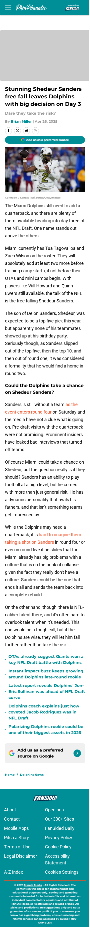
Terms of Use (17, 846)
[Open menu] (8, 8)
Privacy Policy (58, 837)
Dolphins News (32, 775)
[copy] (35, 130)
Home (10, 775)
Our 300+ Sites (59, 819)
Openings (54, 809)
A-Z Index (13, 872)
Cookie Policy (58, 846)
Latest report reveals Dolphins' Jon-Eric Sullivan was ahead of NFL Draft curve (46, 691)
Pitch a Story (16, 837)
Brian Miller (21, 121)
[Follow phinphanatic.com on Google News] (77, 753)
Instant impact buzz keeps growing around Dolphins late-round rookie (45, 674)
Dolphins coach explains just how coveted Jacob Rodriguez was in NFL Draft (43, 712)
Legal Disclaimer (20, 856)
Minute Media (33, 885)
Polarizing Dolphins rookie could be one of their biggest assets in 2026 (45, 729)
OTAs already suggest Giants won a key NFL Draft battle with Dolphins (46, 659)
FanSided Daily (59, 828)
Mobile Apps (16, 828)
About (10, 809)
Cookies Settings (61, 872)
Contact (12, 819)
